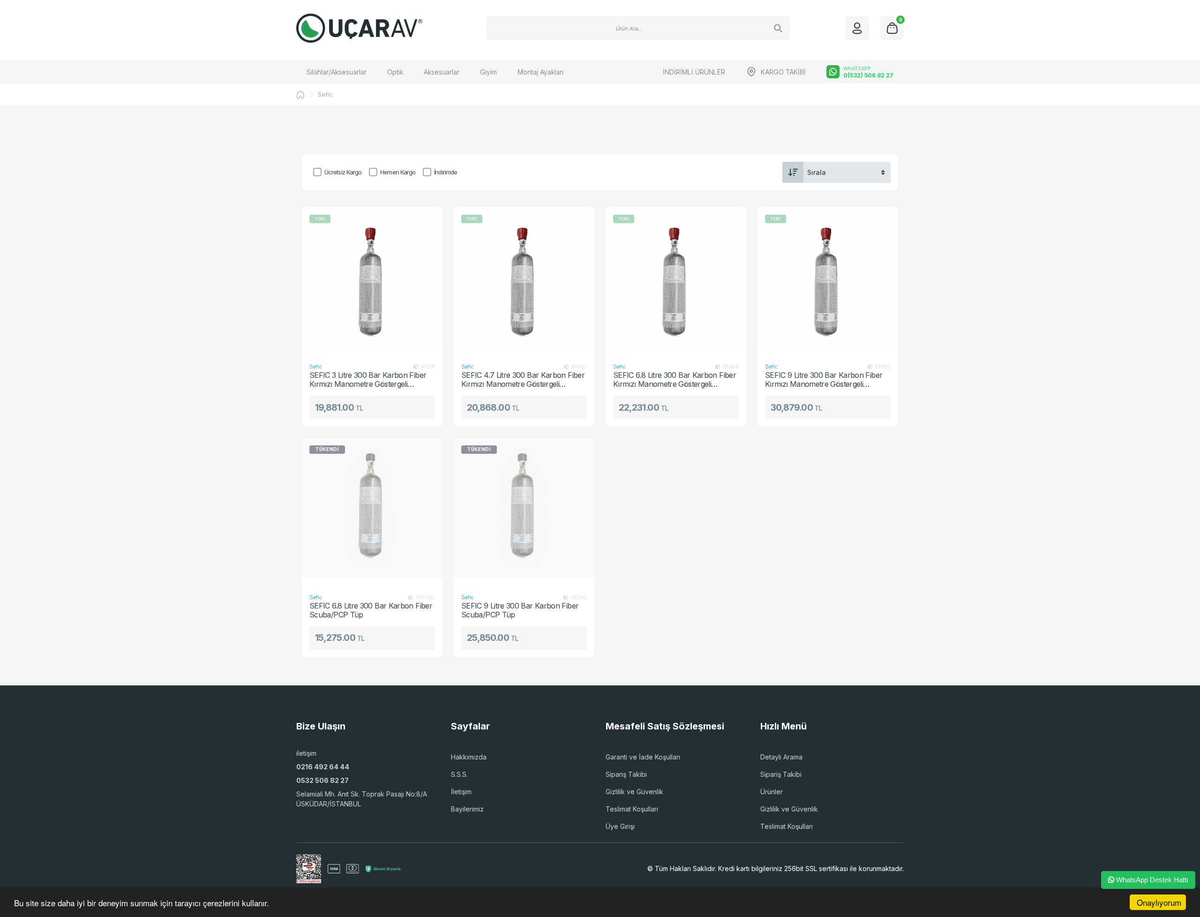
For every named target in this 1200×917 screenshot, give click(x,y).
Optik (395, 72)
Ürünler (771, 792)
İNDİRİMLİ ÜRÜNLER (694, 72)
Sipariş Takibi (626, 774)
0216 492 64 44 (322, 767)
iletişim (306, 753)
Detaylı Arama (781, 757)
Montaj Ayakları (540, 72)
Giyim (488, 72)
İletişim (461, 792)
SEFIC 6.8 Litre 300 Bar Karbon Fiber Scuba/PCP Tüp (370, 610)
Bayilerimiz (467, 809)
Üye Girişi (620, 826)
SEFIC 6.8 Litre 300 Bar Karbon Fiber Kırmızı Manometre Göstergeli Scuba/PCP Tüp (674, 379)
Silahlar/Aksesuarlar (337, 72)
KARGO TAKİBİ (783, 72)
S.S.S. (459, 774)
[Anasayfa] (300, 94)
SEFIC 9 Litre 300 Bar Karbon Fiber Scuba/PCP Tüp (519, 610)
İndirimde (445, 172)
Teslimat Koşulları (632, 809)
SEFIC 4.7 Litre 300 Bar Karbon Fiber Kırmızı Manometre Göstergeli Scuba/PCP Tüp (523, 379)
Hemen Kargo (397, 172)
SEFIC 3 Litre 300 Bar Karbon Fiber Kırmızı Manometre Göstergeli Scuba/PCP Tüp (367, 379)
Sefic (325, 94)
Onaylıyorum (1159, 902)
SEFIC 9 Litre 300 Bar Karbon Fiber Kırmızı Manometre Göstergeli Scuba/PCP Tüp (823, 379)
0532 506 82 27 (322, 780)
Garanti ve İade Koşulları (643, 757)
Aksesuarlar (441, 72)
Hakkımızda (469, 757)
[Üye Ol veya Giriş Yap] (857, 28)
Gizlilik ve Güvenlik (634, 792)
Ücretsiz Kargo (342, 172)
